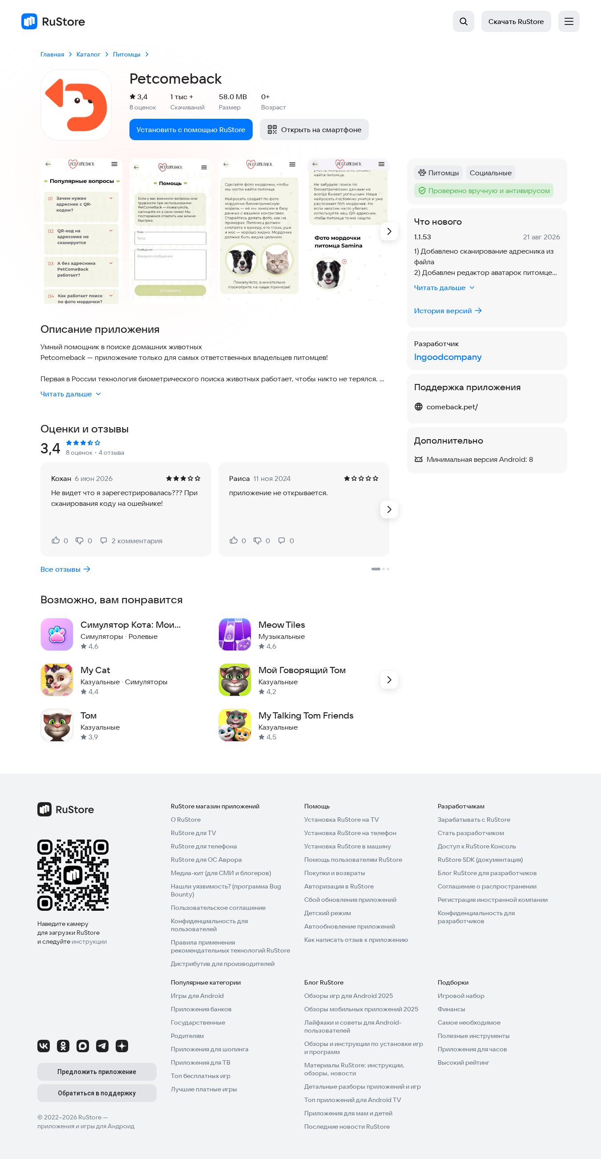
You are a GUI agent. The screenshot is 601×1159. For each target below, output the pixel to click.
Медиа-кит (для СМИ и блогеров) (221, 873)
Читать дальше (66, 393)
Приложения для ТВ (200, 1062)
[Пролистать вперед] (389, 231)
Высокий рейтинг (463, 1062)
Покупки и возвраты (334, 873)
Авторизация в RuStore (339, 886)
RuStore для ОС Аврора (206, 860)
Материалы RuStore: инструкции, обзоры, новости (354, 1069)
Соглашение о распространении (487, 886)
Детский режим (327, 913)
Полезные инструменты (474, 1036)
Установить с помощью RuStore (191, 129)
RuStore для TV (193, 833)
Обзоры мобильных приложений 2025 (361, 1009)
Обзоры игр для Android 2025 (348, 996)
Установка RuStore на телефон (350, 833)
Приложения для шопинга (210, 1049)
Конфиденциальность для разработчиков (476, 917)
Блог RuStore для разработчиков (487, 873)
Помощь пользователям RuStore (353, 860)
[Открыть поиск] (463, 21)
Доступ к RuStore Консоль (477, 846)
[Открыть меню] (569, 21)
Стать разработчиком (471, 833)
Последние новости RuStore (347, 1127)
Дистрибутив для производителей (222, 964)
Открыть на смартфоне (321, 129)
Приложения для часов (472, 1049)
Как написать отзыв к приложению (356, 940)
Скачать (516, 21)
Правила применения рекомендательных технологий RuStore (230, 946)
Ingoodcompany (448, 356)
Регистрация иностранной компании (493, 900)
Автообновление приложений (349, 926)
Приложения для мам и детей (348, 1113)
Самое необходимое (469, 1022)
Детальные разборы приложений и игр (362, 1086)
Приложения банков (201, 1009)
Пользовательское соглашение (218, 908)
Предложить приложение (96, 1071)
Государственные (198, 1022)
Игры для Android (197, 996)
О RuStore (186, 820)
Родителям (187, 1036)
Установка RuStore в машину (347, 846)
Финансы (451, 1009)
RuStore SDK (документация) (480, 860)
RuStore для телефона (204, 846)
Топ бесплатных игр (200, 1076)
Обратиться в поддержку (97, 1093)
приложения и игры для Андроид (85, 1126)
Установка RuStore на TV (341, 820)
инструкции (89, 941)
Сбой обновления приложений (350, 900)
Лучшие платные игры (204, 1089)
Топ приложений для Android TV (352, 1100)
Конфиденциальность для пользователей (209, 925)
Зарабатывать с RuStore (474, 820)
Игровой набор (461, 996)
